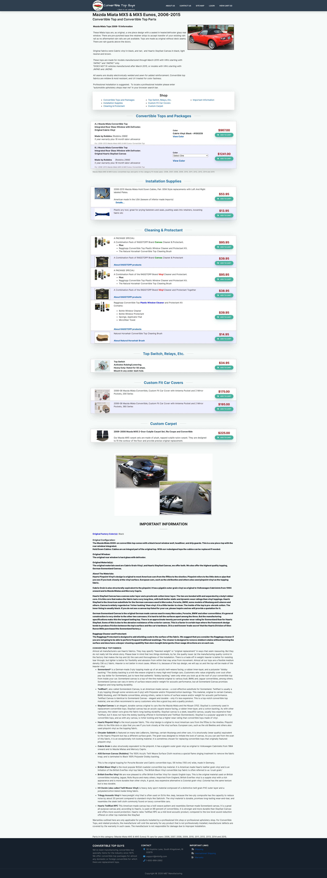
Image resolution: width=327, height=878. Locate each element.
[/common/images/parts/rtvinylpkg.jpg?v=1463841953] (102, 274)
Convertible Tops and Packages (118, 100)
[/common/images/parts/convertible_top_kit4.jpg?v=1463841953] (102, 307)
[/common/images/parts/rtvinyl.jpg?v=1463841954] (102, 294)
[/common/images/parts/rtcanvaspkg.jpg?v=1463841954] (102, 242)
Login (212, 6)
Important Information (203, 100)
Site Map (200, 6)
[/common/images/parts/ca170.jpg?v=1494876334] (102, 193)
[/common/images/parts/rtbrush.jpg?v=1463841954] (102, 337)
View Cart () (225, 6)
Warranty (199, 857)
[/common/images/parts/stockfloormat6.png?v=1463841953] (102, 435)
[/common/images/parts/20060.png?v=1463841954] (102, 395)
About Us (170, 6)
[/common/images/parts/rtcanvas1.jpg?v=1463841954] (102, 262)
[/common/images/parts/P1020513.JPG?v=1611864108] (102, 366)
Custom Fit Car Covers (159, 103)
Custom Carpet (155, 106)
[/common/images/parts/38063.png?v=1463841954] (102, 407)
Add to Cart (225, 135)
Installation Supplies (113, 103)
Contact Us (185, 6)
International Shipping (205, 853)
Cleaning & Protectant (114, 106)
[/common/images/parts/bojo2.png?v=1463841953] (102, 214)
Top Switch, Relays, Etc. (159, 100)
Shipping (199, 849)
